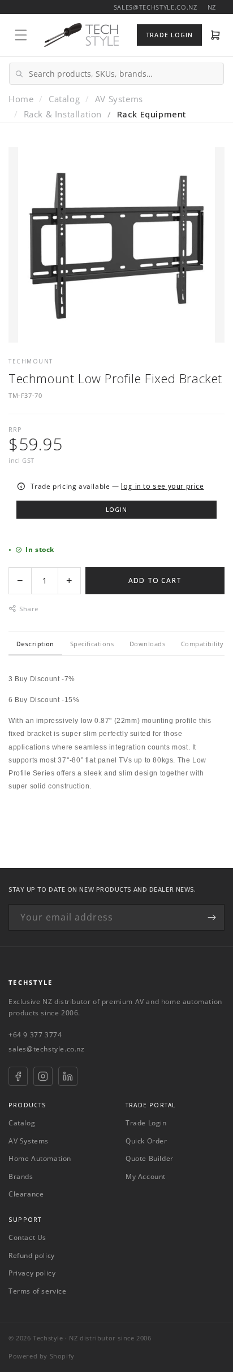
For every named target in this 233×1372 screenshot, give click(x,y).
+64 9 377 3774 (35, 1035)
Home (20, 98)
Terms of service (37, 1291)
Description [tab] (35, 643)
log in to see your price (162, 486)
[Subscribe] (211, 917)
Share (28, 608)
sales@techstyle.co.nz (46, 1049)
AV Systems (119, 98)
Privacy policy (31, 1273)
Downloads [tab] (147, 643)
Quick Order (146, 1141)
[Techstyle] (81, 35)
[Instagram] (43, 1076)
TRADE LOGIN (169, 34)
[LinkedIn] (67, 1076)
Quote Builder (150, 1158)
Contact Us (27, 1237)
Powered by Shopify (41, 1356)
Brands (20, 1176)
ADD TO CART (155, 580)
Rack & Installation (63, 114)
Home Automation (39, 1158)
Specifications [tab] (92, 643)
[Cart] (216, 35)
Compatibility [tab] (202, 643)
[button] (21, 35)
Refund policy (31, 1255)
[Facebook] (18, 1076)
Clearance (26, 1194)
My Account (146, 1176)
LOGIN (116, 510)
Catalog (64, 98)
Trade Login (146, 1123)
